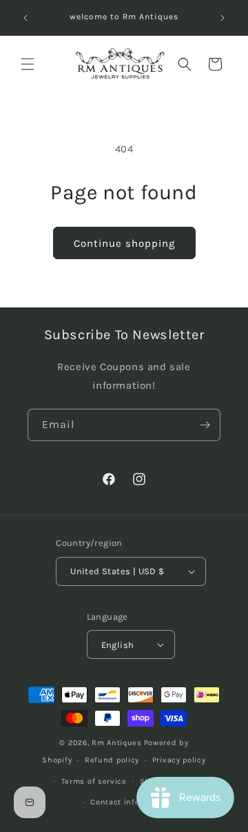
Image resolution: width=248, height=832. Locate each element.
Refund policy (112, 759)
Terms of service (94, 781)
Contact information (130, 802)
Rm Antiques (117, 742)
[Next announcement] (222, 18)
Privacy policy (179, 759)
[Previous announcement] (25, 18)
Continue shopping (124, 243)
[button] (27, 64)
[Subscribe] (204, 425)
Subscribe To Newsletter (124, 335)
